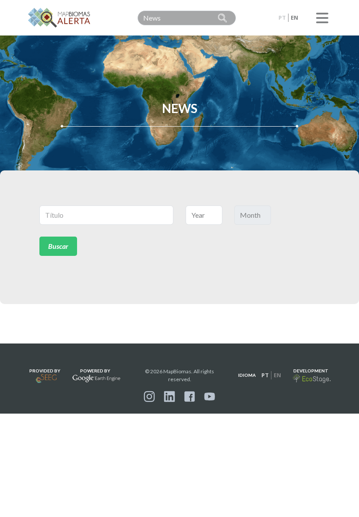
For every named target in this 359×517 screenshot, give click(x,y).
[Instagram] (149, 396)
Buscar (58, 246)
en (294, 17)
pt (282, 17)
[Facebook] (189, 396)
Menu (322, 18)
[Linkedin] (169, 396)
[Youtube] (209, 396)
